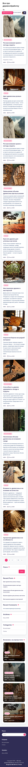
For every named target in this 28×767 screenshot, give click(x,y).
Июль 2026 (6, 618)
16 (18, 560)
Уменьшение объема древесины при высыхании (13, 591)
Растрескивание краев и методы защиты (12, 586)
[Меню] (3, 9)
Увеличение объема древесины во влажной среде (12, 439)
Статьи (6, 93)
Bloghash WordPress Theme (14, 764)
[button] (8, 60)
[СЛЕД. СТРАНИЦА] (21, 560)
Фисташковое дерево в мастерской (13, 599)
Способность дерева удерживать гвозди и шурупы (11, 389)
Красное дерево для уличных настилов (14, 595)
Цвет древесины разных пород (11, 581)
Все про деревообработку (11, 4)
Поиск (5, 567)
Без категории (7, 39)
